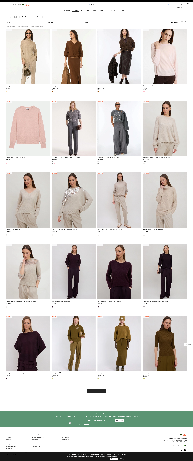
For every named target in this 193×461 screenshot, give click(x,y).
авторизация (108, 240)
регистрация (108, 234)
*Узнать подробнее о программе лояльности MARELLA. (108, 249)
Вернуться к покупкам (108, 245)
